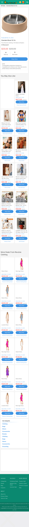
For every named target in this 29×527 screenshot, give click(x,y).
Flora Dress (4, 378)
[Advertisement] (7, 93)
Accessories (6, 431)
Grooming (5, 446)
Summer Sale (13, 487)
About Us (3, 494)
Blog (2, 485)
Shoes (4, 429)
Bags (3, 426)
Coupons (3, 487)
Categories (3, 481)
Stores (2, 483)
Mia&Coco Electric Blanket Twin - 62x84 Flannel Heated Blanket (21, 205)
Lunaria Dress (5, 324)
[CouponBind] (11, 2)
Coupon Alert (22, 481)
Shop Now (14, 59)
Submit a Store (23, 483)
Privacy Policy (4, 496)
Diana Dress (5, 271)
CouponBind (3, 508)
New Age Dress (20, 271)
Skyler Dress (19, 351)
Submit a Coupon (23, 485)
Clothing (4, 424)
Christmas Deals (14, 481)
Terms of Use (4, 498)
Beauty (4, 434)
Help (20, 487)
